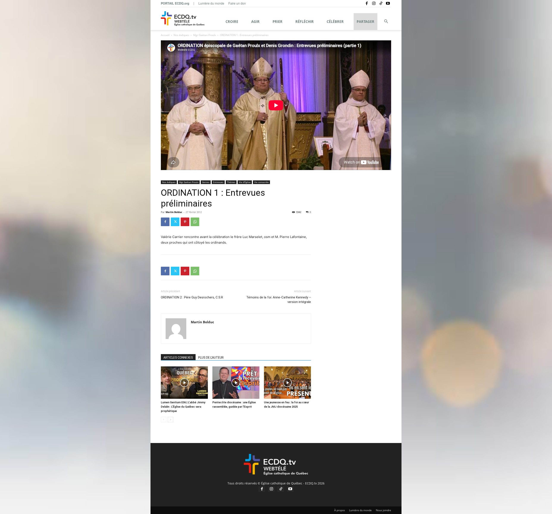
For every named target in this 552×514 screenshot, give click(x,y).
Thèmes (231, 182)
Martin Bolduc (174, 212)
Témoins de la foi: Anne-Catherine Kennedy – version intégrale (278, 299)
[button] (386, 22)
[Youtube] (388, 3)
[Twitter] (175, 222)
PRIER (277, 21)
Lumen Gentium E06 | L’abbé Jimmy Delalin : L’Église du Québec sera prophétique (183, 407)
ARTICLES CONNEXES (178, 357)
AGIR (255, 21)
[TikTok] (381, 3)
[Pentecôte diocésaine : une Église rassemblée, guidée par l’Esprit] (235, 382)
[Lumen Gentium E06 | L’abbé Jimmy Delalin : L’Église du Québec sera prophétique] (184, 382)
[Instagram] (373, 3)
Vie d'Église (245, 182)
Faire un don (237, 3)
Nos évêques (181, 35)
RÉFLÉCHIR (304, 21)
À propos (339, 510)
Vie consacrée (261, 182)
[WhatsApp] (195, 222)
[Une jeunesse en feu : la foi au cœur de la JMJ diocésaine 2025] (287, 382)
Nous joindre (383, 510)
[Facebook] (366, 3)
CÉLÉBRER (335, 21)
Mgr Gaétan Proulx (204, 35)
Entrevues (218, 182)
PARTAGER (365, 21)
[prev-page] (163, 419)
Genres (205, 182)
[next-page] (170, 419)
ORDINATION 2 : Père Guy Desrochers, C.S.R (192, 297)
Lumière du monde (211, 3)
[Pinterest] (185, 222)
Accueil (165, 35)
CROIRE (232, 21)
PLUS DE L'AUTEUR (211, 357)
